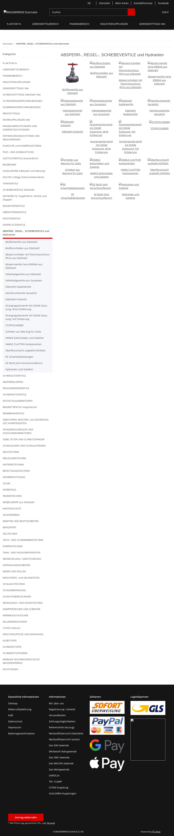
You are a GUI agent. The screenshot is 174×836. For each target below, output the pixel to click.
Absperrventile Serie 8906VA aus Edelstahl (159, 80)
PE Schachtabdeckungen (19, 356)
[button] (144, 12)
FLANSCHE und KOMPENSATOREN (22, 145)
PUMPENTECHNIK (13, 546)
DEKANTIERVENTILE (14, 205)
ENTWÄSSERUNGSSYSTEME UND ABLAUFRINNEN (21, 137)
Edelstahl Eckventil (72, 131)
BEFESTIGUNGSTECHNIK (16, 470)
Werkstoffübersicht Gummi (64, 739)
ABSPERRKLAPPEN (13, 382)
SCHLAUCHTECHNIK (14, 584)
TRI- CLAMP (55, 781)
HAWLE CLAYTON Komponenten (23, 344)
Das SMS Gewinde (59, 757)
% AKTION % (10, 63)
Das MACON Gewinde (61, 763)
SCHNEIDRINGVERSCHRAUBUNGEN (22, 100)
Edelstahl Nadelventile (18, 286)
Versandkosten (57, 715)
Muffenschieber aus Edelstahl (22, 248)
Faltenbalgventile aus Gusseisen (23, 280)
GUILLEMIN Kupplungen (62, 793)
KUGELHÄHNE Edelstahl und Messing (24, 170)
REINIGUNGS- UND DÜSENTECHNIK (23, 602)
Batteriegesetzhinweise (21, 733)
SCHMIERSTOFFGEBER (15, 653)
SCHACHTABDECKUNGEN (17, 596)
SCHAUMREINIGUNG (14, 590)
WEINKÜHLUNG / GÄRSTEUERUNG (22, 558)
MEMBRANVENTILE (13, 413)
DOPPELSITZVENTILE (14, 224)
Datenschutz (15, 721)
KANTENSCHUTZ (12, 508)
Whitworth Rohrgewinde (63, 751)
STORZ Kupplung (58, 787)
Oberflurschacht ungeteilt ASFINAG (25, 350)
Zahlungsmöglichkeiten (62, 721)
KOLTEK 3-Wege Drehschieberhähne (23, 177)
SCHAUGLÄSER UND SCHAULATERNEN (24, 445)
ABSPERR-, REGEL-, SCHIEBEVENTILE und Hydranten (26, 232)
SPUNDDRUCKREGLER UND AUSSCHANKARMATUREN (18, 431)
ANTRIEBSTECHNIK (13, 464)
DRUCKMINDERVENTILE (16, 388)
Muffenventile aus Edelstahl (21, 241)
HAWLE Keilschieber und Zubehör (24, 337)
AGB (10, 715)
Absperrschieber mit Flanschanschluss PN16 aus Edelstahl (130, 84)
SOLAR (6, 483)
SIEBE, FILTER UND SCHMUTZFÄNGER (24, 439)
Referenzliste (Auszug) (61, 727)
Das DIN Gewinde (59, 745)
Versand (51, 823)
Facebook (163, 3)
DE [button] (89, 3)
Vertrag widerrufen (26, 817)
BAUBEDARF (9, 164)
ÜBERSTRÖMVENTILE (14, 212)
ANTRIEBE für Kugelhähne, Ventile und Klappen (25, 197)
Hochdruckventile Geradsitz (21, 293)
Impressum (14, 727)
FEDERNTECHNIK (12, 496)
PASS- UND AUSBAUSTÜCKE (18, 152)
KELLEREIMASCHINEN (15, 621)
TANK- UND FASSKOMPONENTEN (21, 552)
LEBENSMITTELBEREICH (16, 69)
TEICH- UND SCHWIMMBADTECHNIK (23, 540)
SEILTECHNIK (10, 533)
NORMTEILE (9, 489)
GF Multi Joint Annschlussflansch (24, 363)
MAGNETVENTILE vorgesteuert (20, 407)
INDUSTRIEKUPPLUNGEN (17, 82)
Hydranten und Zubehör (19, 369)
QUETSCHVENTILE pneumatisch (20, 158)
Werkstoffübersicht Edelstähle (66, 733)
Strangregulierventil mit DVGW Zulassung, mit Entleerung (26, 317)
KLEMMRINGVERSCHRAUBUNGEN (22, 107)
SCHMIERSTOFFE (12, 646)
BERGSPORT (9, 527)
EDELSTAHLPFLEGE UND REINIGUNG (23, 634)
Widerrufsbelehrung (19, 709)
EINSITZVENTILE (12, 218)
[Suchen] (131, 12)
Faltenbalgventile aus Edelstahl (23, 274)
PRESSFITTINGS (11, 113)
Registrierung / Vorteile (62, 709)
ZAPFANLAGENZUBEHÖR (16, 565)
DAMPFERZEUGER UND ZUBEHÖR (21, 609)
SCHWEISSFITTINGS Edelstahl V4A (22, 94)
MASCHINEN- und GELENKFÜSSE (21, 577)
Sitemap (13, 703)
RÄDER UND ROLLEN (14, 571)
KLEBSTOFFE (10, 640)
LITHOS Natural (11, 628)
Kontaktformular (143, 3)
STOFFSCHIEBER (160, 128)
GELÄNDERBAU (11, 514)
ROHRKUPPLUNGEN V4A (16, 119)
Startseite (104, 3)
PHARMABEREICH (12, 75)
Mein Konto (121, 3)
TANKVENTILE (10, 183)
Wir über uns (56, 703)
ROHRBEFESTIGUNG (14, 477)
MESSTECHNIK (11, 452)
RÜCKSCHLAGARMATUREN (18, 400)
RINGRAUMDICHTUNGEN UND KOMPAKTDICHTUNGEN (20, 127)
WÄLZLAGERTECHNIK (14, 458)
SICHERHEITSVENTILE (15, 394)
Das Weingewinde (59, 769)
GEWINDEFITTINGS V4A (16, 88)
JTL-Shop (156, 831)
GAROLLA (54, 775)
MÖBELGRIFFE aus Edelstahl (18, 502)
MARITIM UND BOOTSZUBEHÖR (21, 521)
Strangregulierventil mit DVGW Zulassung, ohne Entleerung (26, 307)
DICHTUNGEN (10, 669)
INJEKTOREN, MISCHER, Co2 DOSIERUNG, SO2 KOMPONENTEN (26, 421)
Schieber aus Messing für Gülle (23, 331)
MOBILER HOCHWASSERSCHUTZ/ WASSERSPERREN (21, 661)
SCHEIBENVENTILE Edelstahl (18, 189)
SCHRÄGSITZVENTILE (14, 375)
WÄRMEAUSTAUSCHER (15, 615)
